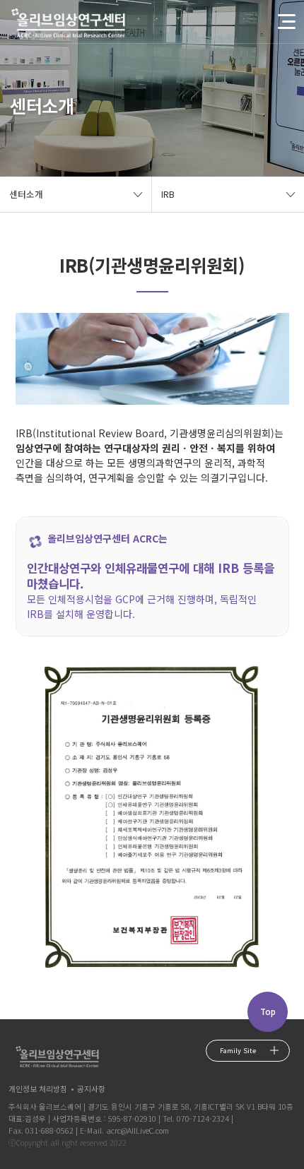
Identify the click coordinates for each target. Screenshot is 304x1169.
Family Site (238, 1050)
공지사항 (91, 1088)
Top (268, 1011)
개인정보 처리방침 (37, 1088)
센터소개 (26, 194)
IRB (168, 194)
